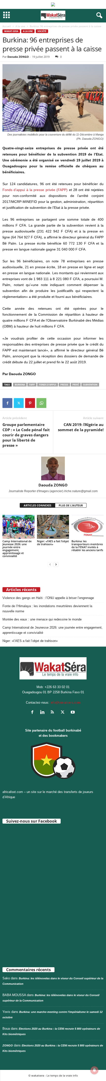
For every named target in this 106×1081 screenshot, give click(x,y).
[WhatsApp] (41, 403)
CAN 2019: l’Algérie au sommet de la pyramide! (81, 427)
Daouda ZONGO (18, 56)
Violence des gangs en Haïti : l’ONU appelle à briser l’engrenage (48, 598)
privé (75, 384)
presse (64, 384)
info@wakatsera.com (65, 702)
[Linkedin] (43, 712)
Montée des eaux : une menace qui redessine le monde (42, 619)
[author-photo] (53, 468)
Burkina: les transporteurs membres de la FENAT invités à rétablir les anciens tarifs (87, 545)
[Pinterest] (30, 403)
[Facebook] (7, 403)
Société (41, 31)
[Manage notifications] (94, 1070)
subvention (90, 384)
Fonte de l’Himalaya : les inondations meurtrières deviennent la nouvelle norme (47, 608)
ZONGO (7, 1045)
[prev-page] (50, 564)
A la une (20, 26)
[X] (19, 403)
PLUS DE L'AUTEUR (71, 505)
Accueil (6, 26)
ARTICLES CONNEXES (37, 505)
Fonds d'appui (47, 384)
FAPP (32, 384)
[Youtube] (73, 712)
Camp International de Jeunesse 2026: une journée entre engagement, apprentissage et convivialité (17, 548)
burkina (20, 384)
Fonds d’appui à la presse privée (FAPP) (35, 190)
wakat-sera (11, 31)
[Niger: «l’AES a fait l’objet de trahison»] (53, 527)
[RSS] (54, 712)
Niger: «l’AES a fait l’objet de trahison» (53, 542)
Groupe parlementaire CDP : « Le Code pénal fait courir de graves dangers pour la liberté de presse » (26, 435)
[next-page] (55, 564)
